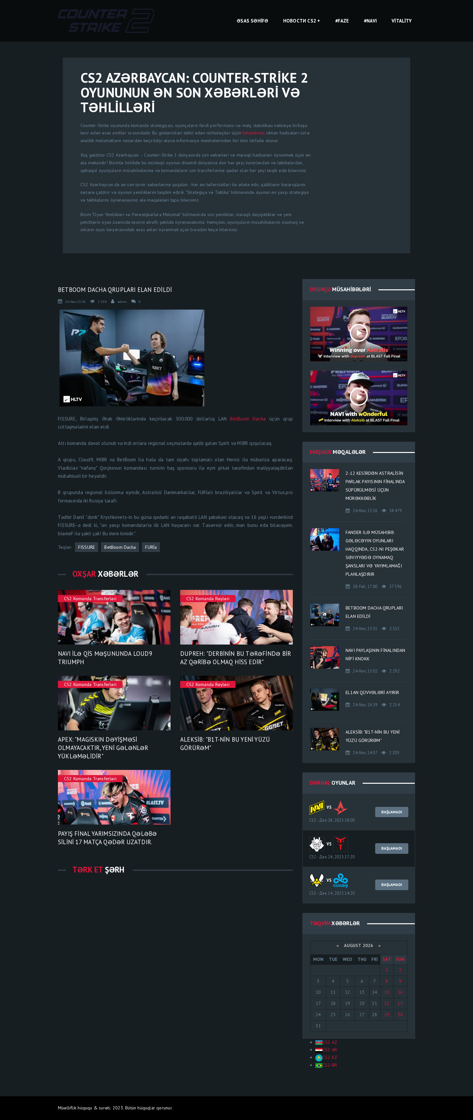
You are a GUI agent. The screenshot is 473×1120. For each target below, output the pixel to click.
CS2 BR (329, 1065)
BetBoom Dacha (248, 419)
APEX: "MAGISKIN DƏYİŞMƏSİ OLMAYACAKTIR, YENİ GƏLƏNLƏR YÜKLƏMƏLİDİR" (103, 748)
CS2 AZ (329, 1042)
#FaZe (342, 21)
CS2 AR (329, 1049)
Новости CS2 (299, 21)
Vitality (402, 21)
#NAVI (370, 21)
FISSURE (86, 547)
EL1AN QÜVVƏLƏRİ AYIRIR (372, 692)
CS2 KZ (329, 1057)
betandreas (253, 133)
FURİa (151, 547)
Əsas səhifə (252, 21)
